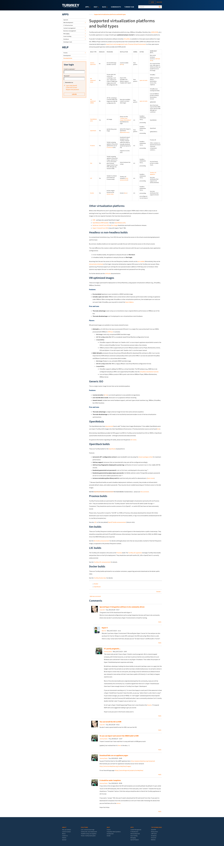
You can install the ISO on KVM (110, 722)
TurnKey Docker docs (100, 578)
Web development (68, 22)
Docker (92, 193)
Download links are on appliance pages (114, 755)
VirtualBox (127, 39)
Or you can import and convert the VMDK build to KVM (119, 736)
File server (153, 837)
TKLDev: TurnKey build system (88, 835)
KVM (94, 220)
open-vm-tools (143, 80)
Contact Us (65, 835)
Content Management (135, 829)
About (64, 827)
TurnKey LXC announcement (102, 562)
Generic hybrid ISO (93, 63)
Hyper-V (105, 628)
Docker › (158, 591)
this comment (144, 492)
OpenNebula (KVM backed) (100, 223)
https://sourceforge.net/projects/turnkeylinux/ (129, 770)
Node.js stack (154, 831)
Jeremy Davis (108, 651)
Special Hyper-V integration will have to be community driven (122, 607)
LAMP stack (154, 833)
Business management (69, 31)
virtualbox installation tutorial (149, 372)
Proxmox (92, 145)
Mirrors (64, 833)
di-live (121, 64)
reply (159, 622)
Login (152, 2)
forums (149, 705)
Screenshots (116, 7)
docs (125, 193)
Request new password (72, 89)
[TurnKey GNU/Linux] (70, 7)
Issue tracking (67, 36)
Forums (65, 52)
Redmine (153, 839)
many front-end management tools (117, 44)
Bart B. (104, 631)
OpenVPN (153, 829)
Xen (91, 163)
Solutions (84, 827)
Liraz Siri (102, 610)
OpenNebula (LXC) (120, 223)
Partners (64, 837)
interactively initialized (96, 264)
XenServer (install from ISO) (101, 225)
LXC (91, 178)
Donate (108, 835)
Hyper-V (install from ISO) (100, 228)
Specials (65, 20)
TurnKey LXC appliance (153, 173)
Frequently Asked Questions (114, 831)
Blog (103, 7)
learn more (150, 478)
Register (159, 2)
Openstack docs (124, 132)
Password (67, 76)
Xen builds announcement (101, 541)
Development (67, 55)
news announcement (124, 179)
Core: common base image (87, 829)
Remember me (69, 82)
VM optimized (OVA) (93, 80)
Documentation (67, 58)
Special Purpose (134, 839)
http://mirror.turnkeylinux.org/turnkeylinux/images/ (115, 766)
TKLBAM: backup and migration (88, 833)
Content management (69, 28)
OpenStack (93, 130)
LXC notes (133, 440)
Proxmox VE (110, 147)
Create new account (71, 87)
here (158, 429)
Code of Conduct (66, 831)
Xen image (114, 225)
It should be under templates (110, 780)
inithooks (108, 273)
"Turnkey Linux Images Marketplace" (125, 119)
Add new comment (95, 596)
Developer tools (67, 42)
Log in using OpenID (71, 85)
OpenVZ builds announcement (117, 522)
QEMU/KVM (154, 32)
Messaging (66, 33)
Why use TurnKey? (66, 829)
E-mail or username (69, 69)
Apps (86, 7)
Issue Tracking (133, 835)
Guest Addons (129, 302)
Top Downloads (156, 827)
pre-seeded (141, 261)
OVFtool (110, 332)
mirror (118, 803)
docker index (110, 194)
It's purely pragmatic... (112, 649)
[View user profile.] (94, 609)
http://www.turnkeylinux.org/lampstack (143, 761)
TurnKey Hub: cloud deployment (89, 831)
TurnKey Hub (129, 7)
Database (66, 39)
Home (91, 14)
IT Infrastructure (68, 25)
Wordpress (153, 835)
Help (95, 7)
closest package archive (145, 457)
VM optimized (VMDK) (93, 101)
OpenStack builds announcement (104, 492)
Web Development (135, 833)
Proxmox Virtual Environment (137, 44)
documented (109, 426)
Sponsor (64, 839)
